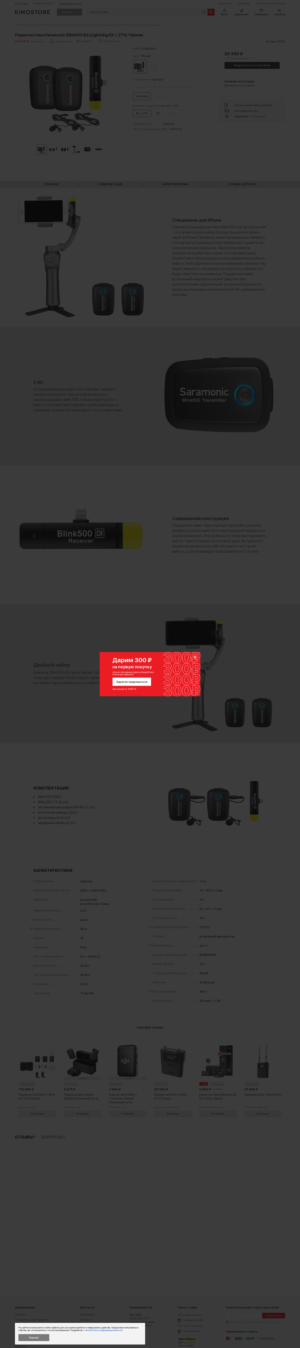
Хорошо (34, 1337)
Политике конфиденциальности (105, 1330)
